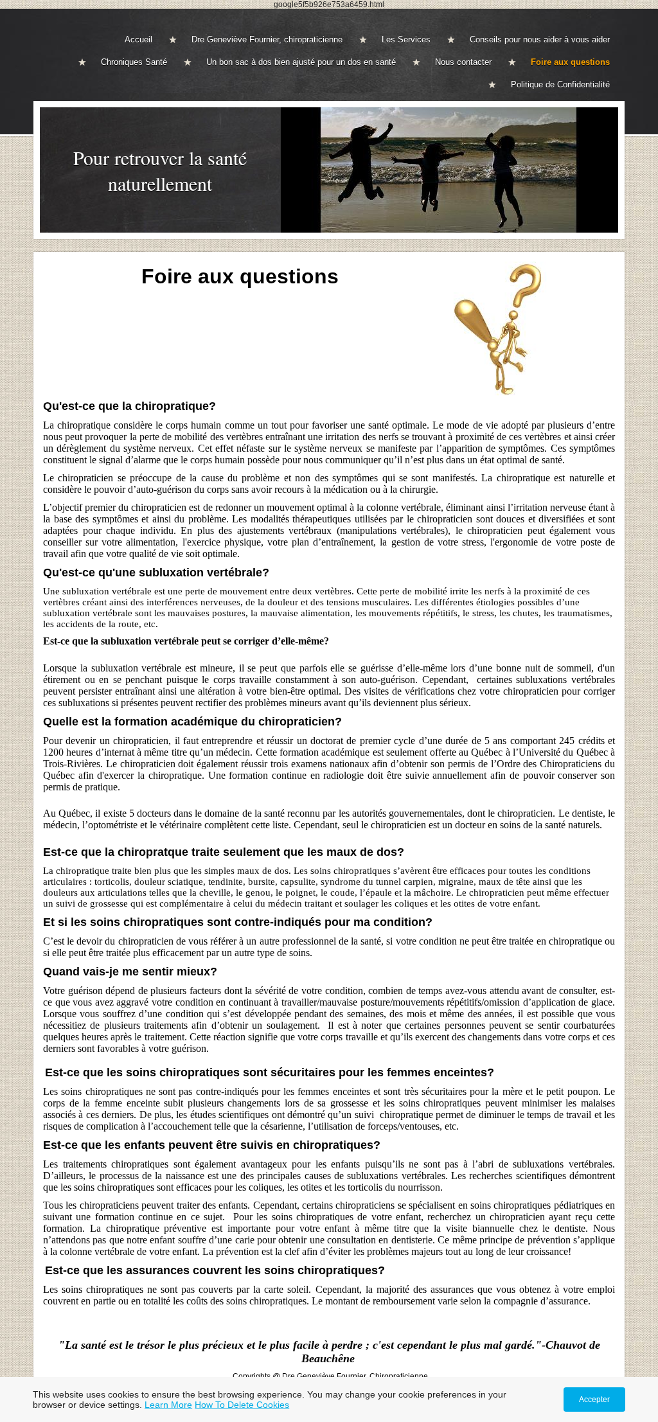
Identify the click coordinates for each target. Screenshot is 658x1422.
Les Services (406, 39)
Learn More (168, 1405)
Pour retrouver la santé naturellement (160, 170)
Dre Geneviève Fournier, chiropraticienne (266, 39)
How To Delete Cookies (242, 1405)
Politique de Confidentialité (560, 84)
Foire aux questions (570, 62)
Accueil (138, 39)
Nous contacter (463, 62)
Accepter (594, 1399)
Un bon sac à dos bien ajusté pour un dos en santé (301, 62)
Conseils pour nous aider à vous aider (540, 39)
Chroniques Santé (134, 62)
